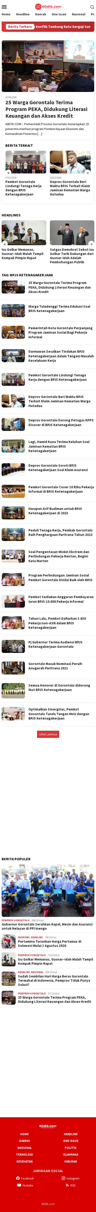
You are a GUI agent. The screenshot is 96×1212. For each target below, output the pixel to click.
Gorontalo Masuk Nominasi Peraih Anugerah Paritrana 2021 (55, 666)
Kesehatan (25, 1161)
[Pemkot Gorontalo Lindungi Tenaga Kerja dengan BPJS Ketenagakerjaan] (25, 162)
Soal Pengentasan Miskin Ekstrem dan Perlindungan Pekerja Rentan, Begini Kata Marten (58, 556)
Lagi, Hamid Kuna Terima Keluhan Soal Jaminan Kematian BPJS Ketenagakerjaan (58, 446)
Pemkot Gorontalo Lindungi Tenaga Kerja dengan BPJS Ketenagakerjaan (23, 188)
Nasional (37, 972)
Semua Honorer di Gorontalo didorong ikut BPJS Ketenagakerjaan (59, 687)
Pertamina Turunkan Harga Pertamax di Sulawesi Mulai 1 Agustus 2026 (49, 943)
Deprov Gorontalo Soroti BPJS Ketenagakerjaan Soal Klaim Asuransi (58, 467)
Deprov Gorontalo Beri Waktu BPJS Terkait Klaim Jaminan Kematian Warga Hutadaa (70, 188)
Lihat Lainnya (48, 734)
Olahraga (70, 1155)
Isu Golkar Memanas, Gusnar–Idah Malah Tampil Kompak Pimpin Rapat (22, 254)
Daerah (24, 1141)
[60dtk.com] (48, 6)
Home (24, 1134)
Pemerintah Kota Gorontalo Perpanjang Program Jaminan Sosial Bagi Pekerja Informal (60, 332)
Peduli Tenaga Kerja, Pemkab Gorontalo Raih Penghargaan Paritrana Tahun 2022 (60, 532)
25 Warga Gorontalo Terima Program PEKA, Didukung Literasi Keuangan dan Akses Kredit (46, 109)
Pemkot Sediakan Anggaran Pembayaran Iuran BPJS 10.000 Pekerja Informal (61, 599)
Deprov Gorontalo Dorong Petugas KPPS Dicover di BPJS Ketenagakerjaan (61, 422)
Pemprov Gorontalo (15, 920)
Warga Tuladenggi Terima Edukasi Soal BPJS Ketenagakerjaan (59, 308)
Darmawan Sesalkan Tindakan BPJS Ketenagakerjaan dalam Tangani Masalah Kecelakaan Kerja (61, 356)
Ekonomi (24, 937)
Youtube (27, 1185)
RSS (73, 1185)
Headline (37, 937)
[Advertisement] (48, 792)
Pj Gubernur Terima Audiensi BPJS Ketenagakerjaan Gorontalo (55, 644)
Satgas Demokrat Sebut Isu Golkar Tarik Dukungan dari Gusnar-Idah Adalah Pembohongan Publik (72, 256)
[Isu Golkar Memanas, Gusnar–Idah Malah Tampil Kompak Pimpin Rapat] (24, 232)
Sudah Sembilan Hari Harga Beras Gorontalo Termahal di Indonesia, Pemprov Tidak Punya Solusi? (54, 980)
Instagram (73, 1178)
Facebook (27, 1178)
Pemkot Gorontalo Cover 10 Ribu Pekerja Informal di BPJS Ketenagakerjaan (61, 489)
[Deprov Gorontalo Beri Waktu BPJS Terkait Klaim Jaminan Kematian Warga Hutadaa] (70, 162)
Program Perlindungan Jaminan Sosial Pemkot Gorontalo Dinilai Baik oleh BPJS (60, 577)
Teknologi (24, 1155)
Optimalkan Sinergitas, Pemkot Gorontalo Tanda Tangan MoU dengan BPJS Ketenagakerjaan (58, 713)
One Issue (70, 1141)
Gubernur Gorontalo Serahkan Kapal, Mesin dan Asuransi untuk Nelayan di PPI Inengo (47, 926)
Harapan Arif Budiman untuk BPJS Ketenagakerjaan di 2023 (55, 510)
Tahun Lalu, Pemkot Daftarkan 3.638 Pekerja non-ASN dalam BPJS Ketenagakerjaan (57, 623)
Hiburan (70, 1161)
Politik (70, 1148)
